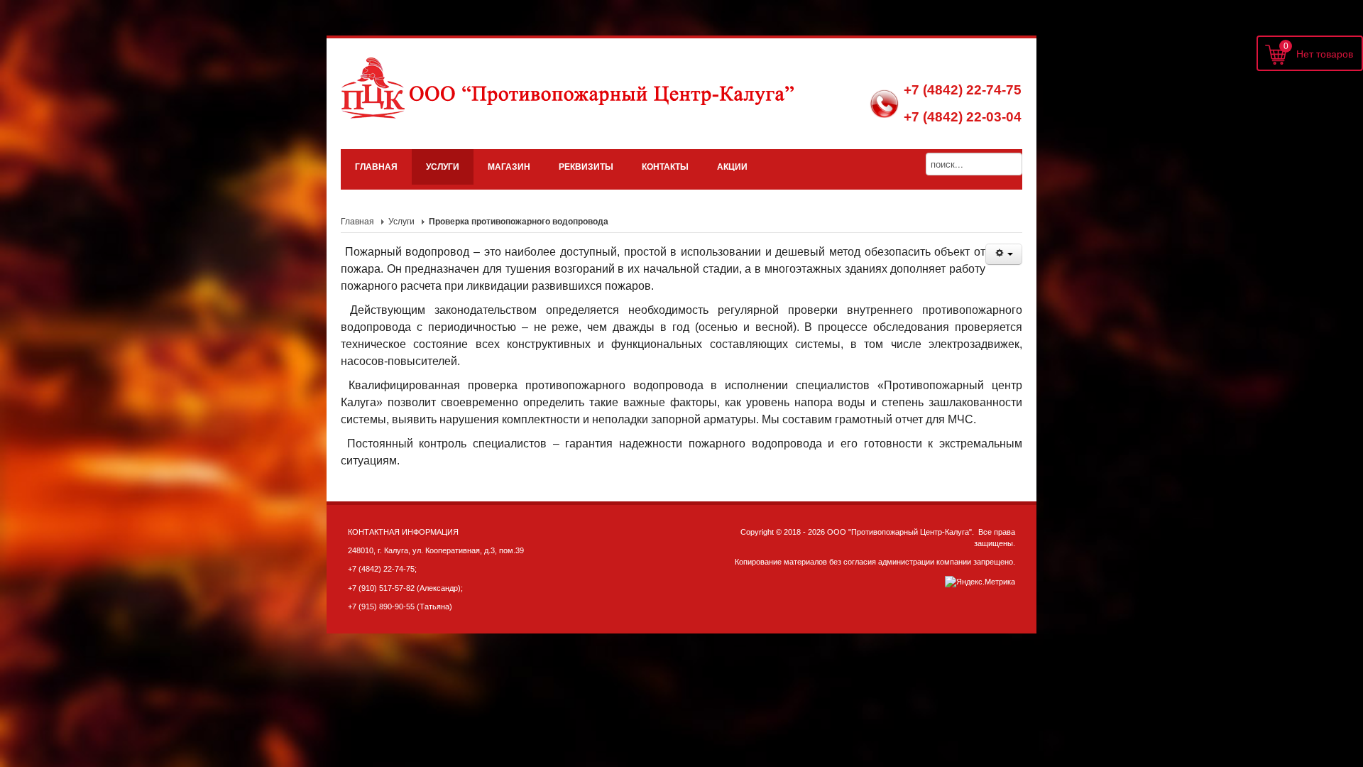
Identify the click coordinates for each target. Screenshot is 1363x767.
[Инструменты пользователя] (1003, 254)
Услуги (401, 222)
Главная (357, 222)
